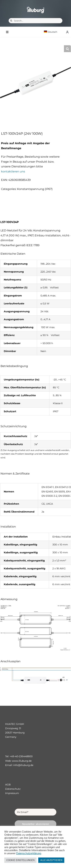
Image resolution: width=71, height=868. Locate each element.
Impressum (12, 793)
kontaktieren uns (13, 171)
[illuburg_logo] (35, 6)
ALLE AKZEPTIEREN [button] (51, 860)
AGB (8, 784)
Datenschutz (13, 788)
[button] (67, 48)
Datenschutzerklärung (28, 853)
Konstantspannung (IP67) (35, 189)
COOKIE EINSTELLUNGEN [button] (20, 860)
